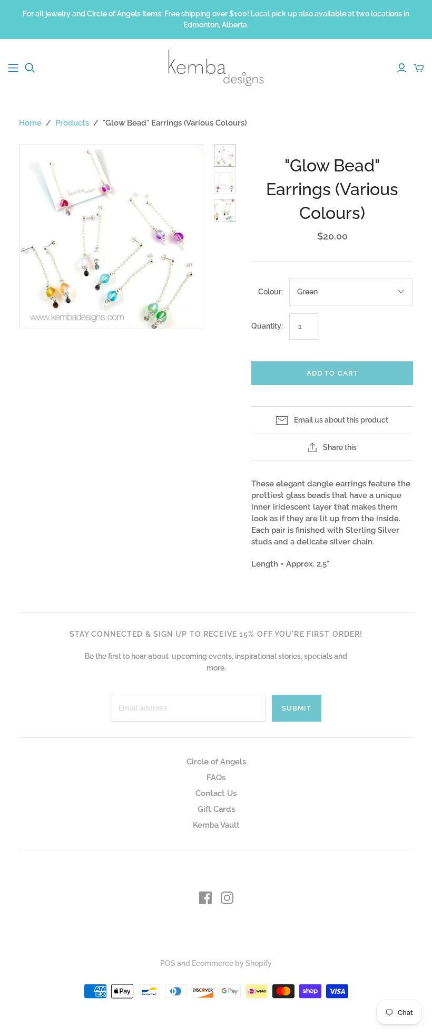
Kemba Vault (216, 825)
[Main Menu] (13, 68)
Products (72, 123)
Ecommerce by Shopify (232, 963)
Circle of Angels (216, 761)
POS (167, 963)
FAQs (216, 777)
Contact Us (216, 793)
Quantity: (267, 326)
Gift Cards (216, 809)
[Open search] (30, 68)
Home (30, 123)
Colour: (270, 291)
